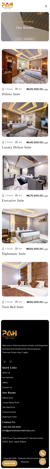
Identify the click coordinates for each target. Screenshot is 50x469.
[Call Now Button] (42, 453)
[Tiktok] (4, 361)
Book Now (9, 463)
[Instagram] (10, 361)
